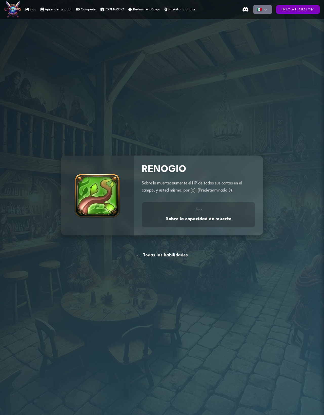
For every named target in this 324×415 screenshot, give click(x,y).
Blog (33, 9)
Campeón (88, 9)
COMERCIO (115, 9)
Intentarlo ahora (182, 9)
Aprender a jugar (58, 9)
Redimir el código (146, 9)
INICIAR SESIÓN (298, 9)
